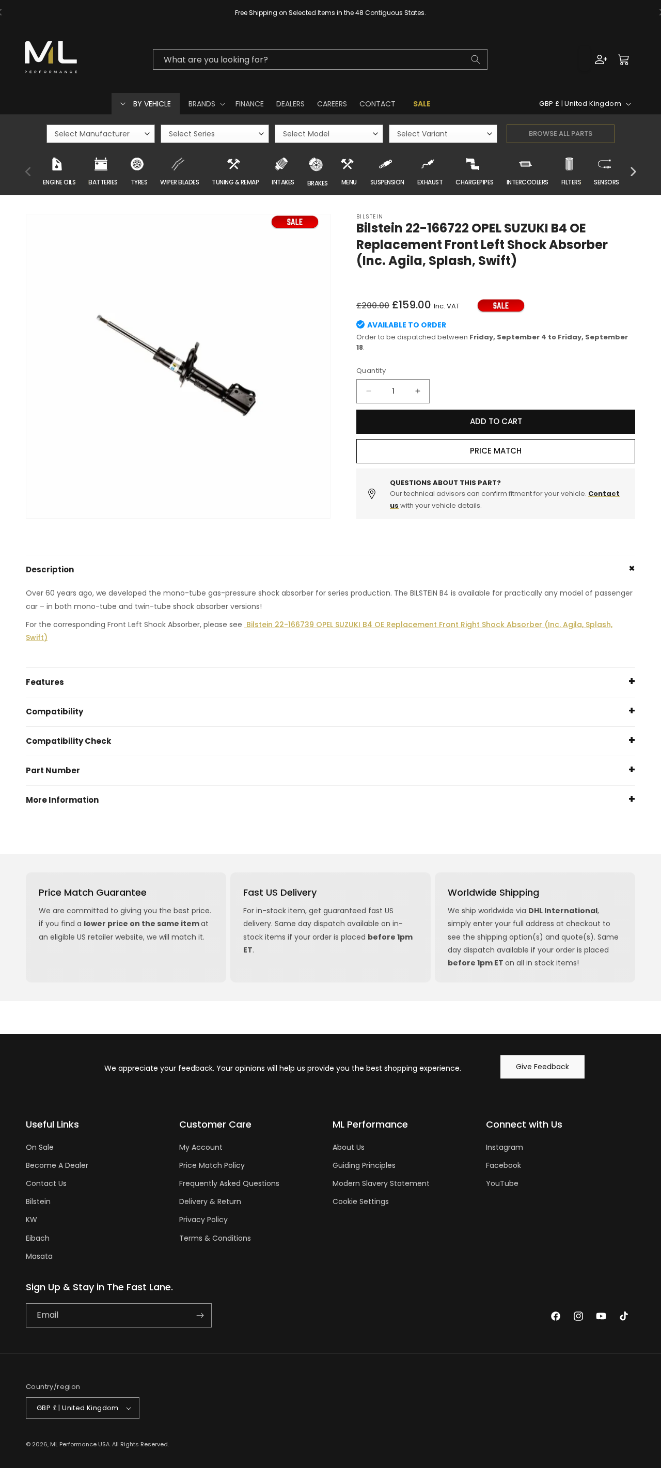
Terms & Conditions (215, 1238)
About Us (349, 1147)
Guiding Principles (364, 1165)
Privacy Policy (203, 1219)
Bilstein (38, 1201)
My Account (201, 1147)
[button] (205, 104)
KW (31, 1219)
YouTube (502, 1183)
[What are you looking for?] (475, 59)
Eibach (38, 1238)
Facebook (503, 1165)
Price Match (496, 450)
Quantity (371, 371)
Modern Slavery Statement (381, 1183)
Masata (39, 1256)
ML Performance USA (79, 1444)
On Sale (40, 1147)
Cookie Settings (361, 1201)
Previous (28, 172)
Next (632, 172)
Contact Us (46, 1183)
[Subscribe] (199, 1315)
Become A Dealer (57, 1165)
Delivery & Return (210, 1201)
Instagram (504, 1147)
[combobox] (320, 59)
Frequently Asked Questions (229, 1183)
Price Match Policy (212, 1165)
